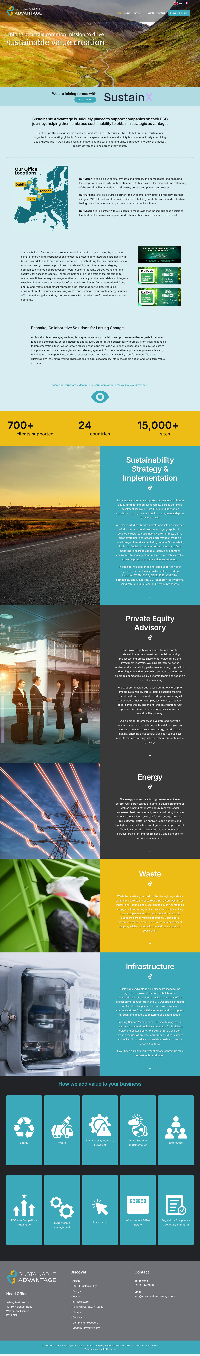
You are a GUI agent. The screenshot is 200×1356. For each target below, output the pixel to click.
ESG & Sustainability (84, 1286)
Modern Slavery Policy (86, 1327)
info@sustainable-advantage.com (155, 1296)
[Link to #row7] (150, 1068)
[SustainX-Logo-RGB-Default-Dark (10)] (129, 92)
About (76, 1280)
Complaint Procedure (85, 1322)
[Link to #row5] (150, 851)
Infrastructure (80, 1301)
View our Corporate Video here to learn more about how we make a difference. (100, 385)
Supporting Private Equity (87, 1306)
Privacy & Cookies (84, 1345)
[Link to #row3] (150, 597)
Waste (76, 1296)
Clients (76, 1312)
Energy (76, 1291)
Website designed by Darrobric (100, 1349)
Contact (77, 1317)
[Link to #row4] (150, 755)
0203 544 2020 (144, 1285)
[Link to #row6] (150, 943)
